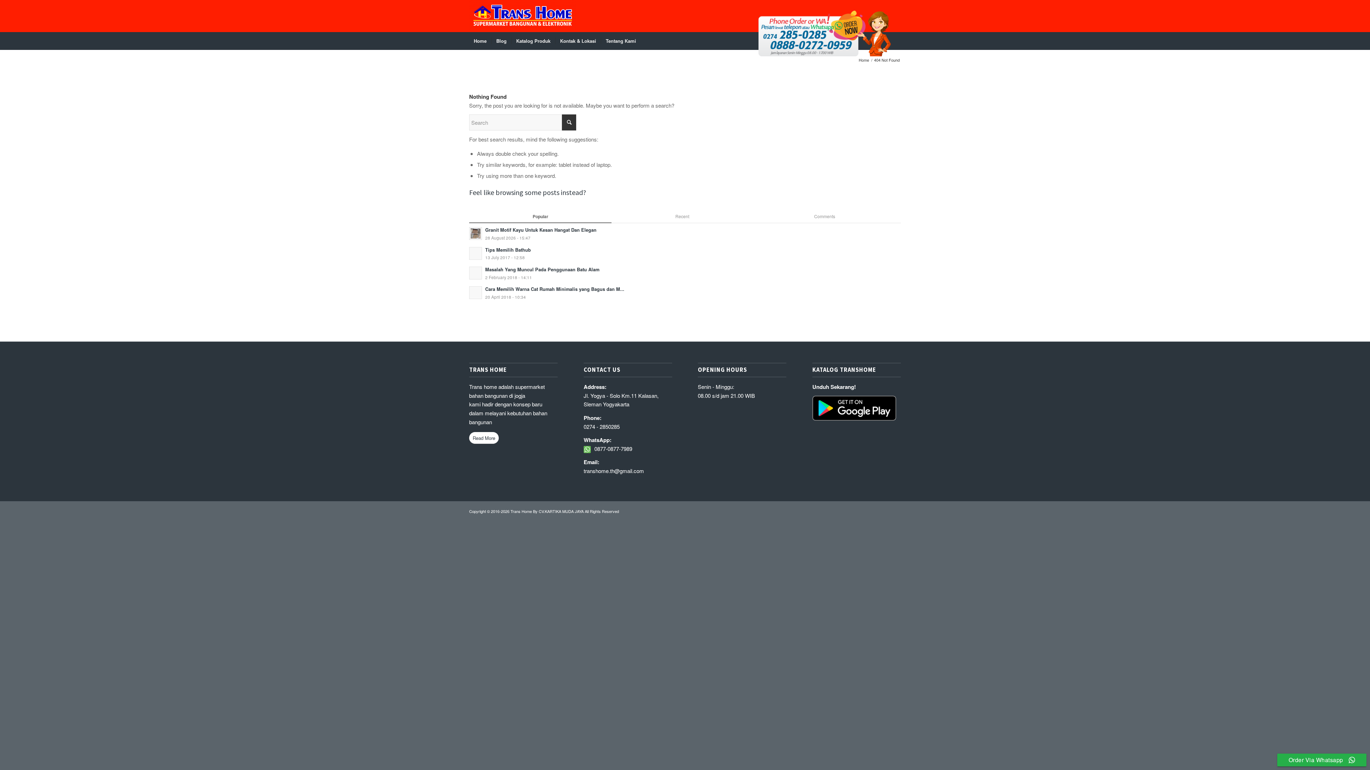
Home (864, 60)
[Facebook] (895, 16)
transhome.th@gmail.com (614, 470)
